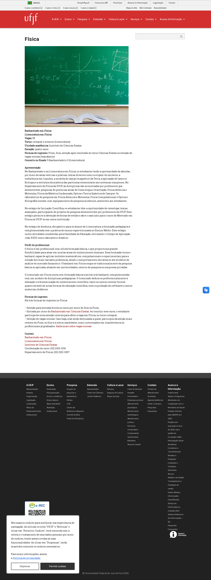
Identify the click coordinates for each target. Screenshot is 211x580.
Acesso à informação (138, 2)
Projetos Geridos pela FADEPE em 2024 (175, 415)
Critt (68, 404)
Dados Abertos (174, 492)
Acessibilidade (160, 8)
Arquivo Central (134, 444)
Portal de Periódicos (75, 419)
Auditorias (172, 444)
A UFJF (30, 385)
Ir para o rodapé (88, 8)
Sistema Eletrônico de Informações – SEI (175, 518)
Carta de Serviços (134, 389)
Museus (110, 389)
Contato (152, 385)
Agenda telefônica (155, 400)
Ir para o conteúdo (33, 8)
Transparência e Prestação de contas (174, 485)
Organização (31, 396)
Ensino (50, 385)
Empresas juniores (135, 400)
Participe (117, 2)
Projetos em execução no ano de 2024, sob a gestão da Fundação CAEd (175, 429)
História (29, 393)
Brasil (36, 2)
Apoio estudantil (53, 404)
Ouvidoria (152, 396)
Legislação (158, 2)
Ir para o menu (52, 8)
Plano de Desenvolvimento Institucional (33, 411)
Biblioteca (131, 441)
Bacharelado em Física (38, 337)
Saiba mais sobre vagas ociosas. (74, 326)
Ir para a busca (70, 8)
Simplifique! (83, 2)
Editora (70, 400)
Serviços (132, 385)
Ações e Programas (176, 396)
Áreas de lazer (113, 396)
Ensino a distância (54, 396)
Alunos (171, 474)
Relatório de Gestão (176, 478)
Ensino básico (52, 400)
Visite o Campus (154, 404)
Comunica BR (101, 2)
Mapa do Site (131, 8)
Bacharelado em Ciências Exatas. (70, 311)
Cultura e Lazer (115, 385)
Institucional (173, 393)
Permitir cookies (57, 566)
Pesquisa (72, 385)
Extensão (92, 385)
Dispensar (25, 566)
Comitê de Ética (73, 415)
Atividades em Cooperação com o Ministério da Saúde (176, 404)
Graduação (51, 389)
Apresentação (32, 389)
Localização (31, 404)
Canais (172, 2)
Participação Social (175, 441)
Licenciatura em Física (38, 341)
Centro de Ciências (95, 393)
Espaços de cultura (115, 393)
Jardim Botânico (94, 396)
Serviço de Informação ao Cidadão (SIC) (174, 507)
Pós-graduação (53, 393)
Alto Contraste (145, 8)
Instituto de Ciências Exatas (41, 344)
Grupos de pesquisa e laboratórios (71, 393)
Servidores (172, 470)
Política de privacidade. (27, 558)
